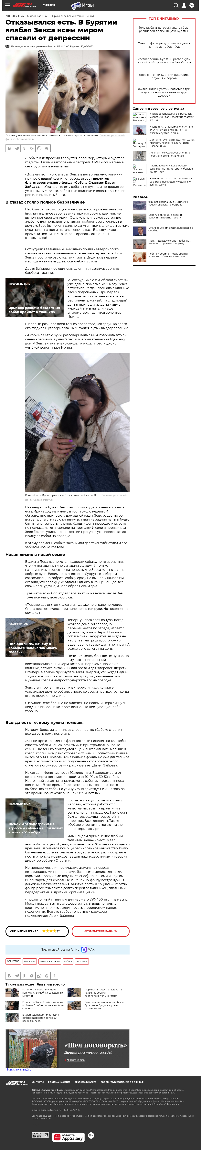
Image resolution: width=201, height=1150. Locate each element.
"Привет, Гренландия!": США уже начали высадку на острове (168, 203)
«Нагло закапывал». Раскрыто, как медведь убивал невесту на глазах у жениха (172, 116)
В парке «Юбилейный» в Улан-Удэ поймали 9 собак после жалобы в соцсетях (43, 1005)
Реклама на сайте (59, 1082)
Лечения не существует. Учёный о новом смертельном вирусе (170, 154)
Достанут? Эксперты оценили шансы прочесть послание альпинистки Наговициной (172, 142)
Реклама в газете (85, 1082)
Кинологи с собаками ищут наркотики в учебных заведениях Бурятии (42, 992)
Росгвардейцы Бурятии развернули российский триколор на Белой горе (164, 61)
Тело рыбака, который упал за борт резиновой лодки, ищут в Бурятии (164, 29)
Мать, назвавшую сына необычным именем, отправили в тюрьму (169, 242)
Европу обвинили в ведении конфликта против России (165, 216)
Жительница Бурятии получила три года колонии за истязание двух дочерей (164, 92)
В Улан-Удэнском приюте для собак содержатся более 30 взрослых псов (40, 1017)
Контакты (38, 1082)
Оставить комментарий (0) (100, 931)
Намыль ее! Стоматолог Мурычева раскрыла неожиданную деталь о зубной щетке (171, 181)
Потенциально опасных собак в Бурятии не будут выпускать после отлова (103, 1005)
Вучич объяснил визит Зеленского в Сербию (170, 229)
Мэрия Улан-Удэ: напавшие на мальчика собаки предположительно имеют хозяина (95, 994)
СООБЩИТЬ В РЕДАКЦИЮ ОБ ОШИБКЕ (122, 1082)
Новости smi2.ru (18, 1069)
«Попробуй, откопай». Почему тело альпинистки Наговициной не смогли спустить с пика (171, 129)
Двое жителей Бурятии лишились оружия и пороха (164, 76)
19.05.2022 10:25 (14, 16)
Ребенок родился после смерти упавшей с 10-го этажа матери (168, 255)
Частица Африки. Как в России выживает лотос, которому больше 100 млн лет (171, 168)
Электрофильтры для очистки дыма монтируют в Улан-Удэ (164, 45)
